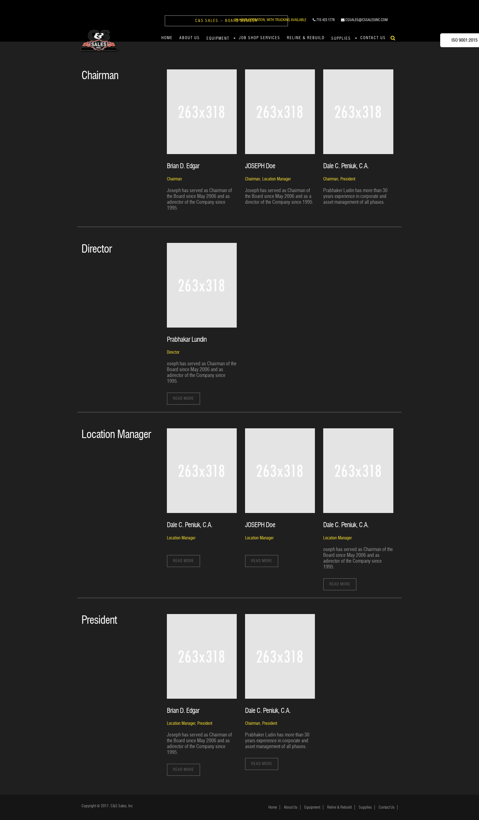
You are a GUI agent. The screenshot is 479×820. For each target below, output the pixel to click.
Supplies (341, 38)
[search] (393, 38)
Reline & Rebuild (306, 38)
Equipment (218, 38)
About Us (189, 38)
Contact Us (373, 38)
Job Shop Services (259, 38)
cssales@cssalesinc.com (366, 19)
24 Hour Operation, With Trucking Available (270, 19)
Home (167, 38)
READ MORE (183, 398)
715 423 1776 (325, 19)
